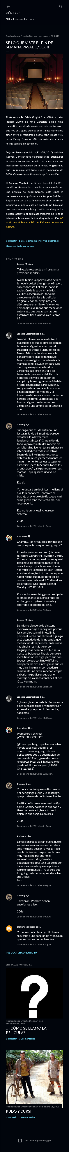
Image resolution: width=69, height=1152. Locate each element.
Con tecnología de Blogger (37, 1140)
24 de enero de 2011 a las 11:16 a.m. (34, 686)
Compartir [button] (11, 240)
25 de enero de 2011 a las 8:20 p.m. (34, 944)
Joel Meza (22, 536)
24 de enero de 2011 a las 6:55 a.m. (34, 414)
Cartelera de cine (25, 246)
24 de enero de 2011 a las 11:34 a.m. (34, 718)
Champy (21, 424)
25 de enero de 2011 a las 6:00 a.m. (34, 916)
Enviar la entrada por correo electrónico (39, 240)
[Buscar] (61, 5)
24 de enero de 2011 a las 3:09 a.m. (34, 323)
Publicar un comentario (21, 952)
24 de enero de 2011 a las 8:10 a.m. (34, 526)
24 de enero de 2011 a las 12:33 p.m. (35, 773)
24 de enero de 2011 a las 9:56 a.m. (34, 609)
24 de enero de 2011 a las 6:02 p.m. (34, 885)
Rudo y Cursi (18, 1111)
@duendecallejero (26, 926)
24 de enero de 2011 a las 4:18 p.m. (34, 826)
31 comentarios (27, 1038)
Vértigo (13, 13)
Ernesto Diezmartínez (28, 333)
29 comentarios (27, 1117)
